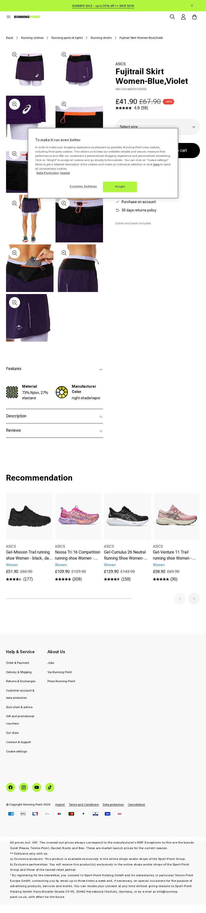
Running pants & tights (67, 38)
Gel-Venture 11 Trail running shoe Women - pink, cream (172, 555)
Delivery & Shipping (19, 672)
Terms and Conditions (84, 804)
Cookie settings (16, 751)
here (156, 164)
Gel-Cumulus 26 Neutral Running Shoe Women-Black (125, 555)
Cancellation (136, 804)
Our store (12, 733)
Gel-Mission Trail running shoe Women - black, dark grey (29, 555)
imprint (60, 804)
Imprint (65, 173)
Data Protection (47, 173)
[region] (103, 163)
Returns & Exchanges (20, 681)
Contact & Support (18, 742)
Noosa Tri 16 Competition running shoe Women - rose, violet (77, 555)
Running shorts (101, 38)
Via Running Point (59, 672)
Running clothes (32, 38)
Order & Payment (17, 663)
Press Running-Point (61, 681)
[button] (8, 16)
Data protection (113, 804)
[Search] (172, 16)
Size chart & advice (19, 707)
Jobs (50, 663)
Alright (120, 187)
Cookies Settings (83, 186)
